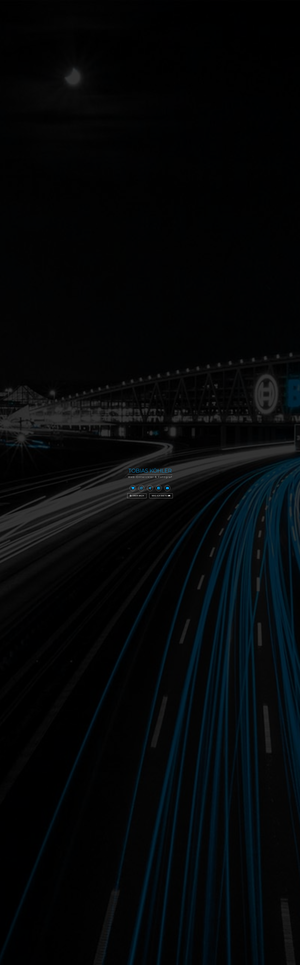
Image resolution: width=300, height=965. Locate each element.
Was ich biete (160, 496)
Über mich (138, 496)
